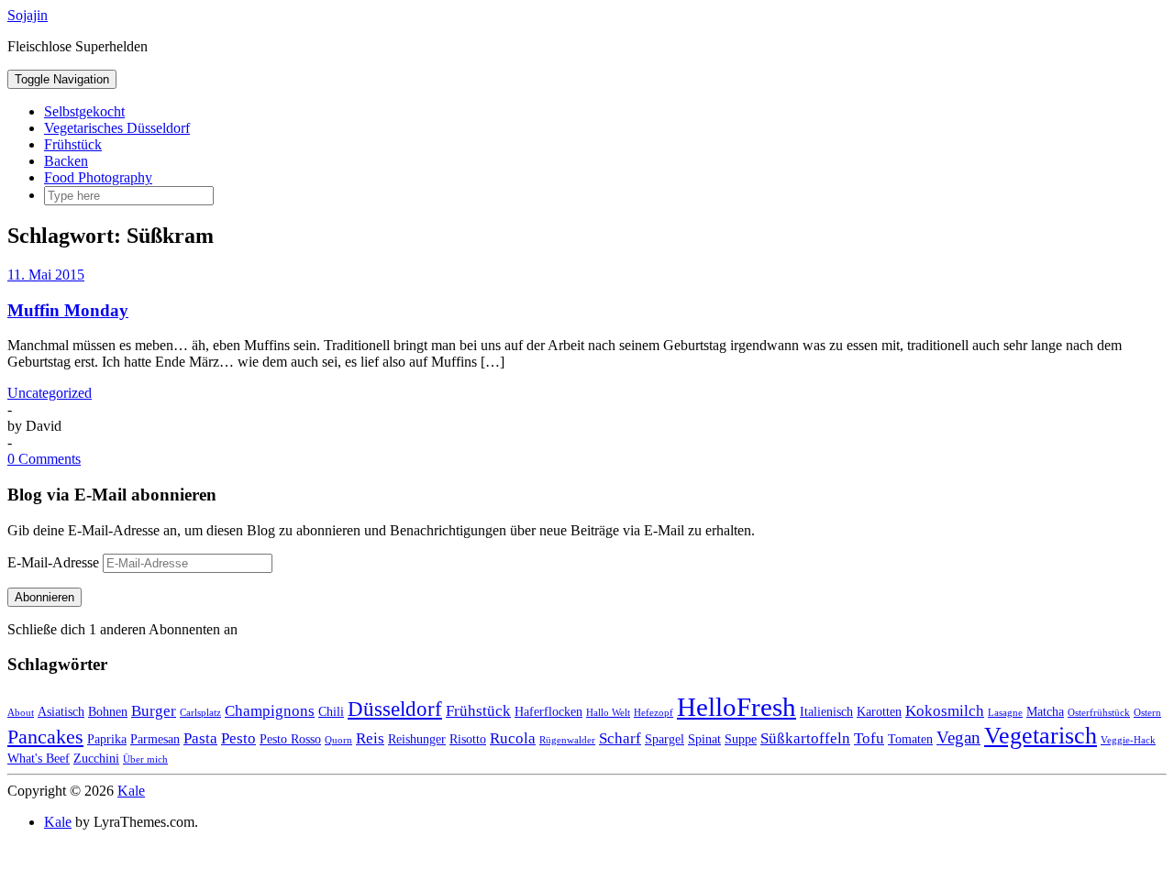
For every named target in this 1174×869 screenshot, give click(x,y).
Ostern (1147, 713)
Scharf (620, 738)
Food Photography (98, 177)
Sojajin (27, 15)
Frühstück (73, 144)
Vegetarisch (1040, 735)
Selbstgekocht (84, 111)
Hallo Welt (608, 713)
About (20, 713)
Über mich (145, 759)
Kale (131, 790)
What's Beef (38, 758)
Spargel (664, 739)
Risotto (467, 739)
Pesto (238, 738)
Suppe (741, 739)
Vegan (958, 737)
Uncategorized (49, 393)
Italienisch (826, 711)
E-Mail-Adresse (55, 562)
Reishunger (417, 739)
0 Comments (44, 459)
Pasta (200, 738)
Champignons (270, 711)
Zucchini (96, 758)
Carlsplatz (200, 713)
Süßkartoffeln (805, 738)
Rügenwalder (567, 740)
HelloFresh (736, 706)
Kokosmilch (944, 711)
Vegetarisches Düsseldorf (117, 128)
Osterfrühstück (1099, 713)
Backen (66, 161)
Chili (331, 711)
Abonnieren (44, 597)
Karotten (879, 711)
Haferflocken (548, 711)
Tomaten (910, 739)
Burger (153, 711)
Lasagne (1005, 713)
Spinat (704, 739)
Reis (370, 738)
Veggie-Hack (1128, 740)
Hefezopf (653, 713)
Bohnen (107, 711)
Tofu (869, 738)
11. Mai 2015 (45, 274)
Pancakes (45, 736)
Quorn (338, 740)
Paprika (107, 739)
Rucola (513, 738)
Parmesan (155, 739)
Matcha (1045, 711)
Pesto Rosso (290, 739)
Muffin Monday (67, 310)
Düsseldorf (395, 708)
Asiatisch (61, 711)
